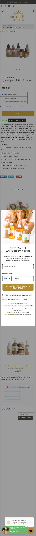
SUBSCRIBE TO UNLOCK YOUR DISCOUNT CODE (18, 287)
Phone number (7, 274)
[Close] (32, 212)
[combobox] (7, 278)
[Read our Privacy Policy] (32, 298)
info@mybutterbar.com (11, 314)
